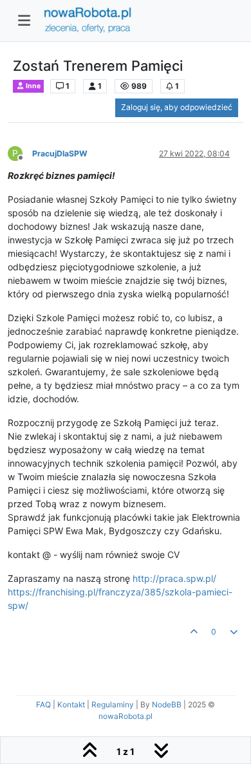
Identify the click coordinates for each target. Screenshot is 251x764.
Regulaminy (112, 704)
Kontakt (71, 704)
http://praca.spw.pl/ (174, 578)
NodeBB (166, 704)
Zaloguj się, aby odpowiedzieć (176, 107)
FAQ (43, 704)
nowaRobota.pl (125, 716)
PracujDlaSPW (60, 153)
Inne (32, 86)
